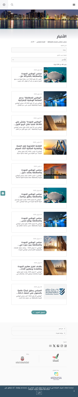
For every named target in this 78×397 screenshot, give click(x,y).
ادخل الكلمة (64, 46)
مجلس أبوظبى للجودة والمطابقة (57, 42)
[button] (2, 193)
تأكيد (39, 392)
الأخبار (32, 42)
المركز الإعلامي (41, 42)
